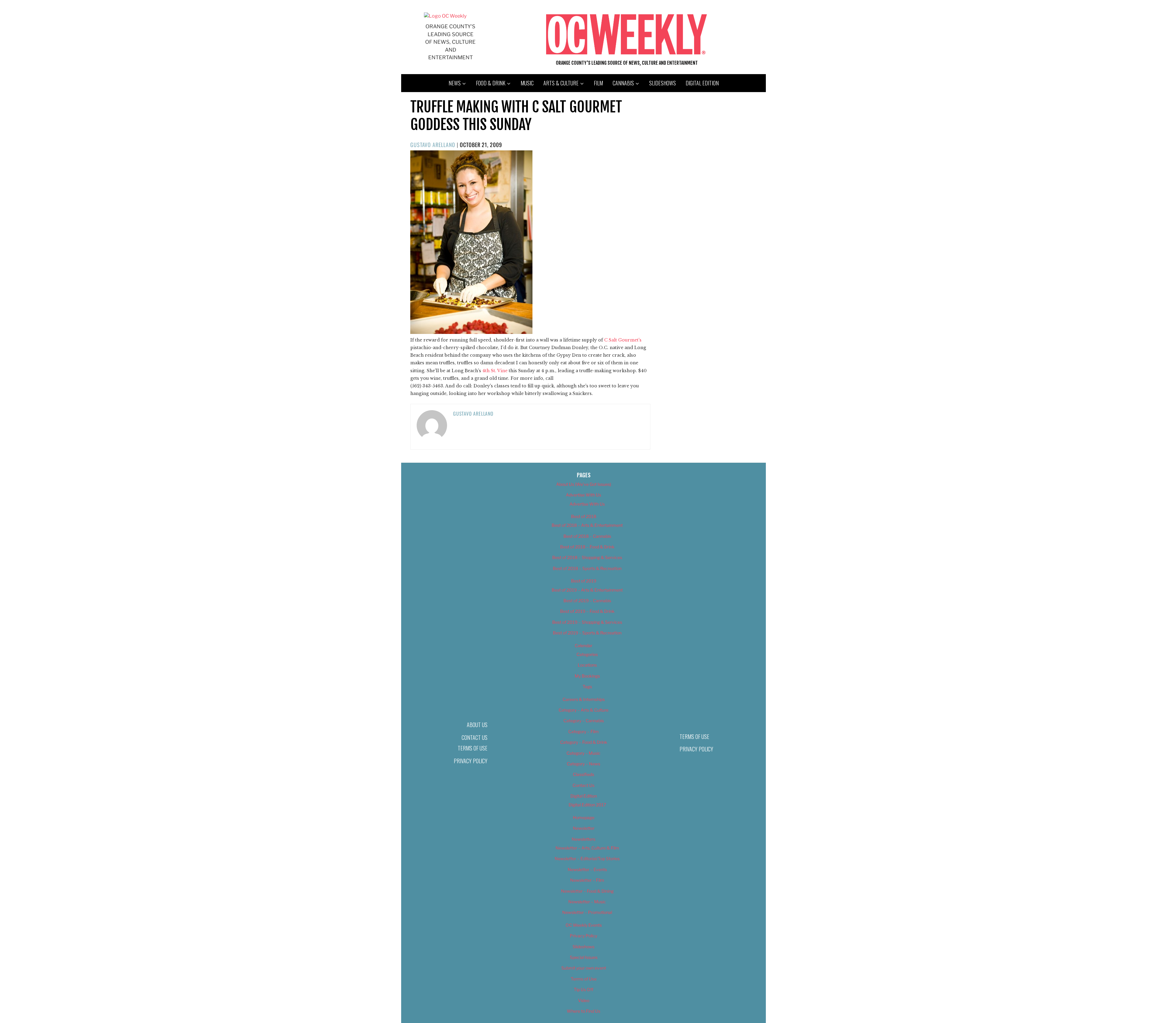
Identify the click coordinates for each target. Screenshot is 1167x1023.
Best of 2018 (583, 516)
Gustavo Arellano (432, 145)
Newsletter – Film (587, 880)
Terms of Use (472, 748)
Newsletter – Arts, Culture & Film (587, 847)
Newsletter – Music (587, 901)
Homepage (583, 817)
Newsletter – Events (587, 869)
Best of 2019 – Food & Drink (587, 611)
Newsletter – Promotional (587, 912)
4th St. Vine (495, 370)
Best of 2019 (583, 580)
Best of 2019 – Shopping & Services (587, 622)
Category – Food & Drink (583, 742)
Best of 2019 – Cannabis (587, 600)
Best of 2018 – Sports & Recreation (587, 568)
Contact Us (474, 737)
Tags (587, 686)
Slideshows (662, 83)
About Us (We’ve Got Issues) (583, 484)
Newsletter (583, 828)
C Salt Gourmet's (623, 340)
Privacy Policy (470, 761)
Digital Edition (702, 83)
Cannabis (623, 83)
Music (527, 83)
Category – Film (583, 731)
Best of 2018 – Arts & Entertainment (587, 525)
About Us (477, 725)
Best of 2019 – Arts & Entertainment (587, 589)
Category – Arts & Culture (583, 709)
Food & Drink (490, 83)
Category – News (583, 763)
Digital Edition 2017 (587, 804)
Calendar (583, 645)
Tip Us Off (583, 989)
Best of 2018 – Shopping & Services (587, 557)
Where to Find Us (583, 1011)
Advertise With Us (583, 494)
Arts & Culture (561, 83)
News (455, 83)
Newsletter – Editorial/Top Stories (587, 858)
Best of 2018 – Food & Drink (587, 546)
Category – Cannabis (583, 720)
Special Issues (583, 957)
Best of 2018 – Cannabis (587, 536)
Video (583, 1000)
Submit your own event (583, 967)
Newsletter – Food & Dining (587, 891)
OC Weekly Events (584, 925)
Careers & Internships (584, 699)
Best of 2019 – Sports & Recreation (587, 632)
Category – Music (583, 753)
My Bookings (587, 675)
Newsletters (583, 839)
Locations (587, 665)
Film (598, 83)
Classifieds (583, 774)
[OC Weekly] (445, 16)
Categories (587, 654)
